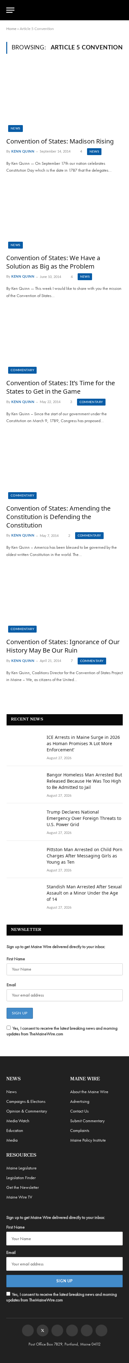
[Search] (120, 10)
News (15, 128)
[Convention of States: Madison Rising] (64, 99)
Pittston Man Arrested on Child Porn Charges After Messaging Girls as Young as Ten (84, 855)
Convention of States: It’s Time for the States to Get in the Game (60, 387)
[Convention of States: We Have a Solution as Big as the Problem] (64, 216)
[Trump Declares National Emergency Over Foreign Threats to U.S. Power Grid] (24, 820)
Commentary (22, 370)
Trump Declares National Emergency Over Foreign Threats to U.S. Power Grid (84, 818)
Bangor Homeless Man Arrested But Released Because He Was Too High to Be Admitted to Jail (84, 781)
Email (11, 984)
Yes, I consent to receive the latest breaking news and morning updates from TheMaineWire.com (62, 1031)
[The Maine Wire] (68, 10)
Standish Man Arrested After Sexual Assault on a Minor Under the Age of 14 (84, 893)
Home (11, 29)
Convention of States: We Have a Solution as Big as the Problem (53, 262)
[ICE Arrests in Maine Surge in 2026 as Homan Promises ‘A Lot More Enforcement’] (24, 745)
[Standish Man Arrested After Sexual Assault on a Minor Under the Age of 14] (24, 895)
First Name (16, 959)
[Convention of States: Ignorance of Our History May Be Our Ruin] (64, 600)
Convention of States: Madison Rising (60, 141)
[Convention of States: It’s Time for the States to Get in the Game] (64, 341)
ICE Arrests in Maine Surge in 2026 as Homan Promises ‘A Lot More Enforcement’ (83, 743)
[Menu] (10, 10)
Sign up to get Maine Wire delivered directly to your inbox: (56, 946)
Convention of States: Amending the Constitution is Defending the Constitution (58, 516)
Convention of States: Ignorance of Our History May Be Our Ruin (63, 646)
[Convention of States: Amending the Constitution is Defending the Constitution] (64, 466)
